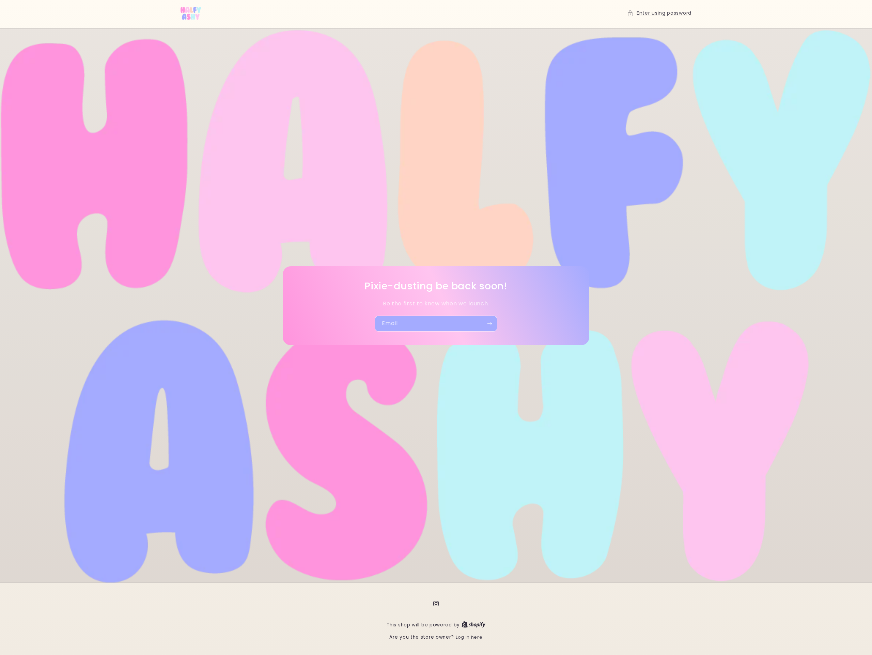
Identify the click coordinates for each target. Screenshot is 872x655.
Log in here (469, 637)
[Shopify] (473, 625)
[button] (659, 13)
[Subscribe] (489, 324)
